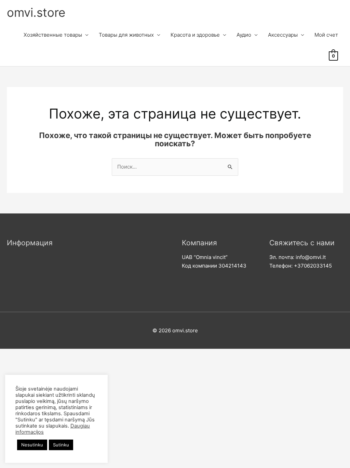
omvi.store (36, 12)
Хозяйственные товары (53, 35)
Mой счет (326, 35)
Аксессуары (283, 35)
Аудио (244, 35)
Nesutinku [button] (32, 444)
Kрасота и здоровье (195, 35)
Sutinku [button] (61, 444)
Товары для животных (126, 35)
